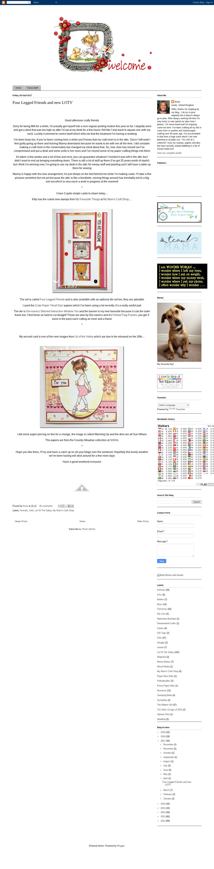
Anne (177, 102)
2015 (163, 808)
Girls (31, 510)
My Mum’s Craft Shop (116, 199)
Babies (160, 599)
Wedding (161, 719)
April (165, 778)
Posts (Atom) (88, 529)
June (166, 770)
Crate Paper (42, 305)
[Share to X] (66, 506)
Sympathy (162, 700)
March (166, 790)
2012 (163, 821)
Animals (24, 510)
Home (18, 88)
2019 (163, 732)
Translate (180, 409)
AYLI (159, 594)
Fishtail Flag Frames (125, 315)
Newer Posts (21, 521)
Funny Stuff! (32, 88)
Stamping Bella (164, 695)
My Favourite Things (88, 199)
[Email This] (59, 506)
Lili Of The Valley (43, 510)
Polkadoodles (163, 681)
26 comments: (46, 506)
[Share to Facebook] (69, 506)
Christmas (162, 609)
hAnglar (161, 642)
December (168, 744)
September (169, 757)
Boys (159, 604)
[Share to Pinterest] (72, 506)
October (167, 753)
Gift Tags (161, 633)
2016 (163, 804)
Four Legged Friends (52, 299)
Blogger (120, 846)
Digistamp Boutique (166, 618)
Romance (161, 690)
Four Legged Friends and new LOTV (43, 102)
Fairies (160, 628)
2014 (163, 812)
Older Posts (143, 521)
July (165, 765)
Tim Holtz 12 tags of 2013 (169, 709)
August (167, 761)
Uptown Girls (163, 714)
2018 (163, 736)
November (168, 748)
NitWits (114, 440)
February (168, 794)
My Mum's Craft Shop (63, 510)
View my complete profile (169, 153)
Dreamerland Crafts (166, 623)
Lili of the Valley (84, 336)
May (165, 774)
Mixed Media (163, 666)
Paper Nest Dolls (165, 676)
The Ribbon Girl (164, 705)
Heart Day (57, 305)
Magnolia (161, 657)
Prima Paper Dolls (166, 685)
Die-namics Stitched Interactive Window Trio (52, 311)
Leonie (160, 647)
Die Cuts (161, 614)
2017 (163, 741)
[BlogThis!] (63, 506)
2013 (163, 816)
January (167, 798)
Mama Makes (163, 661)
